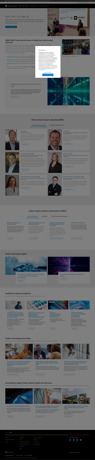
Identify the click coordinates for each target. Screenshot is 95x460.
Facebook (70, 440)
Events (6, 441)
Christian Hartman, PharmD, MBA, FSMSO (73, 176)
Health (20, 5)
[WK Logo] (9, 452)
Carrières (35, 439)
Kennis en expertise (37, 437)
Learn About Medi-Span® (76, 238)
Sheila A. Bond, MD (68, 154)
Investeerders (36, 441)
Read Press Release (39, 374)
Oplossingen (22, 437)
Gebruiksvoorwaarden (9, 455)
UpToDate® (10, 238)
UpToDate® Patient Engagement (56, 238)
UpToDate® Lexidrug (32, 238)
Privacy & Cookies (19, 455)
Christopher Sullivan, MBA (27, 154)
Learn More (10, 416)
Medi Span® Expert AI (11, 56)
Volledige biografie (25, 144)
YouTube (81, 440)
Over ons (7, 437)
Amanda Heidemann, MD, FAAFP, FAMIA (30, 176)
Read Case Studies (39, 416)
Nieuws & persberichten (10, 439)
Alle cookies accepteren (48, 74)
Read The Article (68, 416)
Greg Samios (24, 131)
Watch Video (67, 53)
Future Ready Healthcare (44, 5)
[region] (48, 62)
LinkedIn (77, 440)
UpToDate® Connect (11, 59)
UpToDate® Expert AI (11, 63)
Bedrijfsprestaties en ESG (24, 444)
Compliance (22, 446)
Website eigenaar (37, 444)
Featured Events (34, 5)
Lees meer (10, 328)
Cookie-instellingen (47, 72)
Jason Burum (66, 131)
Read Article (20, 280)
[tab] (39, 125)
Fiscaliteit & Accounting (24, 441)
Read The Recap (14, 96)
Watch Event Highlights (11, 27)
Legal (21, 448)
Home (6, 432)
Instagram (74, 440)
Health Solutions (25, 5)
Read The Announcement (12, 374)
